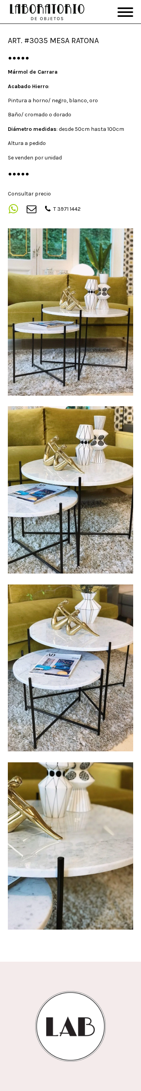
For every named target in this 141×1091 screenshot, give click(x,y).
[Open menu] (125, 12)
